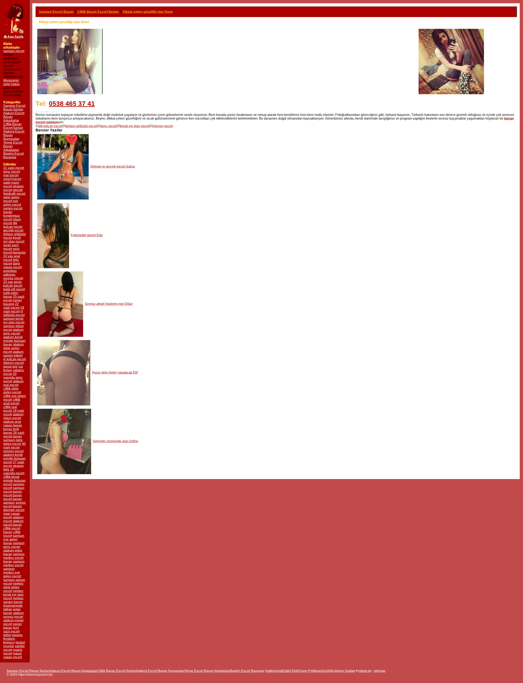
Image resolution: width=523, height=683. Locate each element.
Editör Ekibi (290, 671)
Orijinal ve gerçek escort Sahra (112, 166)
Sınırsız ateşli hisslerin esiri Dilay (109, 304)
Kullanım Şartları (343, 671)
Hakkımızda (273, 671)
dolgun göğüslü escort (81, 126)
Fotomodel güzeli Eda (87, 235)
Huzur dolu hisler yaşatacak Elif (115, 372)
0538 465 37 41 (72, 103)
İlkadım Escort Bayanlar (13, 155)
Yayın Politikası (310, 671)
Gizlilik (326, 671)
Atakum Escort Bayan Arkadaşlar (73, 671)
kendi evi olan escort (135, 126)
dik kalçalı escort (50, 126)
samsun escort (13, 51)
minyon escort (163, 126)
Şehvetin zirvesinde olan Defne (115, 441)
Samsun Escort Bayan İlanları (14, 107)
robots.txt (364, 671)
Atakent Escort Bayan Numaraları (160, 671)
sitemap (379, 671)
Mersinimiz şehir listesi (11, 82)
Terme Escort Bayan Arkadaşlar (207, 671)
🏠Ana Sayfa (13, 36)
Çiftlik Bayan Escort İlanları (13, 126)
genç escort (108, 126)
